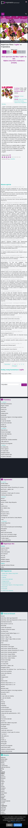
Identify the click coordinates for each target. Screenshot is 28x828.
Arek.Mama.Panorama (6, 403)
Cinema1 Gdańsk (5, 548)
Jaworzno (3, 777)
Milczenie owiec (5, 688)
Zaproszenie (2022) (5, 747)
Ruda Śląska (4, 793)
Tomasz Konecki (9, 21)
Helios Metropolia (5, 552)
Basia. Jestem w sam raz (7, 623)
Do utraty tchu (4, 447)
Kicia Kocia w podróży (6, 671)
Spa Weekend (4, 515)
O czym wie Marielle (6, 421)
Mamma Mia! (4, 680)
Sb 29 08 (11, 51)
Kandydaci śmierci (5, 452)
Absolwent (3, 500)
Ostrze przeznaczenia (6, 709)
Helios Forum (4, 550)
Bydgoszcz (3, 760)
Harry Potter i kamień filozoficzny (9, 648)
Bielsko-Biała (4, 759)
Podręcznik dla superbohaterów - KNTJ (10, 713)
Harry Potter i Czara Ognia (7, 646)
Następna (14, 366)
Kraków (3, 781)
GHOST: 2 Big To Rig (6, 637)
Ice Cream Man (4, 450)
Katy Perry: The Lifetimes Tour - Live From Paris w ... (14, 669)
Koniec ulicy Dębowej (6, 434)
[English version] (26, 1)
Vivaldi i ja (3, 424)
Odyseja (4, 577)
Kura (2, 679)
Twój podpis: (4, 384)
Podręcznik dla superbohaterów (9, 536)
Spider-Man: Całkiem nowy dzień (10, 573)
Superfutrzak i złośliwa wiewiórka (9, 439)
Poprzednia (7, 364)
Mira (2, 510)
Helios (2, 567)
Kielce (2, 780)
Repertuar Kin (8, 544)
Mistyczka (3, 530)
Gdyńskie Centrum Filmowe (7, 565)
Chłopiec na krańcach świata (8, 629)
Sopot (2, 797)
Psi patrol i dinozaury (6, 456)
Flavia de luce (4, 430)
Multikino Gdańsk (5, 559)
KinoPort (3, 557)
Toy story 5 (4, 734)
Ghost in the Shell (5, 635)
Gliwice (2, 775)
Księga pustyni (4, 413)
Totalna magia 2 (5, 538)
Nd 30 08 (14, 51)
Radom (2, 791)
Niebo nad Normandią (6, 532)
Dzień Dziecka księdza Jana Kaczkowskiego (11, 526)
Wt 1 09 (21, 51)
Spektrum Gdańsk (5, 561)
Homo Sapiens (4, 661)
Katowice (3, 778)
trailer (20, 41)
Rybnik (2, 794)
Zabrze (2, 812)
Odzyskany (3, 437)
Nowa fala (3, 419)
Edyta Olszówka (23, 99)
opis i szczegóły (14, 41)
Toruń (2, 804)
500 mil (2, 498)
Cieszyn (3, 764)
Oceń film (13, 159)
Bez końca (3, 525)
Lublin (2, 783)
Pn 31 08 (18, 51)
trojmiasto (12, 2)
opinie (23, 41)
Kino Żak (3, 555)
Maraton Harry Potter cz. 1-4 (8, 682)
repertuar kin (7, 41)
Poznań (3, 789)
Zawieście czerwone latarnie (8, 749)
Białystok (3, 757)
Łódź (2, 785)
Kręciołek (3, 411)
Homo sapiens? (5, 448)
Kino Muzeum (4, 553)
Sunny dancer (4, 491)
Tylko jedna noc (5, 441)
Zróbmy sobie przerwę (6, 495)
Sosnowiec (3, 799)
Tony (2, 519)
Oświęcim (3, 788)
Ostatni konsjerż (5, 707)
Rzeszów (3, 796)
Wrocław (3, 810)
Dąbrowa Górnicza (5, 767)
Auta (2, 504)
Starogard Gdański (5, 801)
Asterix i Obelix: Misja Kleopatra (9, 502)
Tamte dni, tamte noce (6, 730)
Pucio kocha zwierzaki (6, 422)
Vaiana (2, 738)
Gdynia (3, 773)
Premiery (7, 400)
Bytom (2, 762)
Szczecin (3, 802)
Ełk (1, 770)
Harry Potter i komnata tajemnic (9, 652)
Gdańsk (3, 772)
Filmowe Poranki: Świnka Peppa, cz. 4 (10, 633)
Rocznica (3, 720)
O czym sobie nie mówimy (7, 696)
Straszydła (4, 588)
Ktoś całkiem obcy (5, 508)
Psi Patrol (4, 575)
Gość (2, 642)
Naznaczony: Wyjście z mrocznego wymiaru (11, 417)
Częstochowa (4, 765)
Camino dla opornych (6, 627)
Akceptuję (17, 825)
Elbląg (2, 769)
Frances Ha (3, 409)
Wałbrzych (3, 809)
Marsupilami (4, 528)
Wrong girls (3, 426)
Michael (3, 686)
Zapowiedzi (7, 480)
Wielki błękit (4, 741)
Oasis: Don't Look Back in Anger (9, 534)
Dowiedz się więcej (15, 821)
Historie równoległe (6, 432)
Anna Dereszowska (19, 101)
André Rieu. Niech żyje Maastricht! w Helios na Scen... (14, 620)
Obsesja (3, 701)
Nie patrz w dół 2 (5, 513)
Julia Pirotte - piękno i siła (7, 489)
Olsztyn (3, 786)
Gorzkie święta (4, 483)
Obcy (2, 699)
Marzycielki (3, 415)
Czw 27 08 (4, 51)
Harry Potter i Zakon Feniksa (8, 658)
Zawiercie (3, 813)
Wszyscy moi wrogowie (6, 443)
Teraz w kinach (9, 614)
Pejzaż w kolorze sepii (6, 454)
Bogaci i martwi (5, 405)
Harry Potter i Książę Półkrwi (8, 654)
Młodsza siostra (5, 511)
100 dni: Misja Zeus (5, 523)
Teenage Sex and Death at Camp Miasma (11, 517)
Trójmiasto (4, 805)
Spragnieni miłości (5, 724)
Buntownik (3, 407)
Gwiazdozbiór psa (5, 485)
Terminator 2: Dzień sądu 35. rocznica (10, 493)
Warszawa (3, 807)
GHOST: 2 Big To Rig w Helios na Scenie (11, 639)
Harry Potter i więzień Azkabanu (9, 656)
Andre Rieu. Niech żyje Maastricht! (9, 618)
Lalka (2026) (4, 435)
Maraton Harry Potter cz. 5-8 (8, 684)
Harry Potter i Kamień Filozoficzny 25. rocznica (12, 487)
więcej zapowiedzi (6, 540)
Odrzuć (9, 825)
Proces (2, 715)
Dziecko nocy (4, 506)
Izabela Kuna (17, 102)
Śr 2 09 (24, 51)
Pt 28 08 (8, 51)
